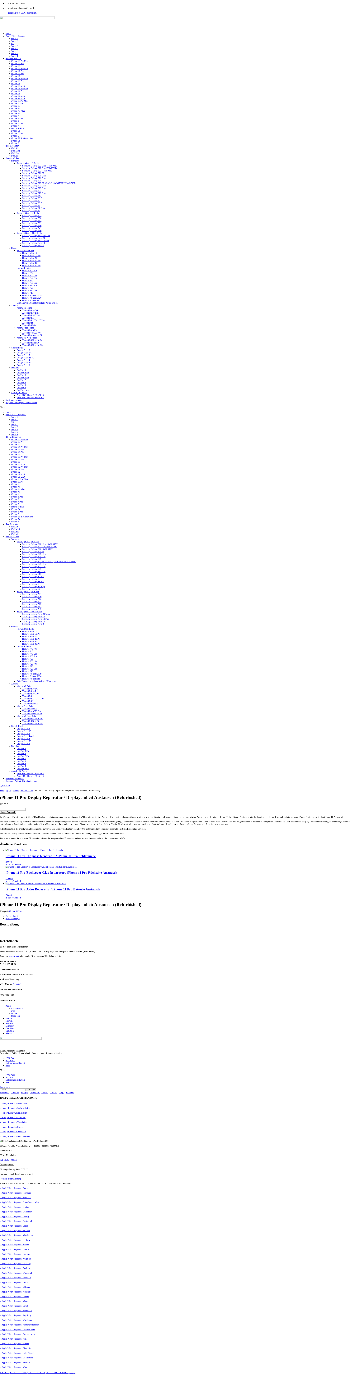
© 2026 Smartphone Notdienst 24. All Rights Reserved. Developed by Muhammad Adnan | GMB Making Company (38, 1373)
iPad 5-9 (14, 148)
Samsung (15, 161)
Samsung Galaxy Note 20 (33, 238)
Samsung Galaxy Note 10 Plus (35, 240)
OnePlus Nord (23, 390)
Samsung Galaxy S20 (31, 190)
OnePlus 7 (21, 380)
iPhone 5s (15, 141)
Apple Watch (17, 1008)
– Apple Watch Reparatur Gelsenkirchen (17, 1329)
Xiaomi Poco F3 (29, 330)
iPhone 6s (15, 131)
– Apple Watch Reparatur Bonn (14, 1282)
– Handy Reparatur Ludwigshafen (15, 1108)
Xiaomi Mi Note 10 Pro (32, 340)
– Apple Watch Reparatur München (15, 1197)
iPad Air (14, 156)
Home (8, 33)
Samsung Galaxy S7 (31, 210)
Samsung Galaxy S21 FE (33, 173)
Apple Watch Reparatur (16, 36)
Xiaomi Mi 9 (27, 323)
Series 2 (14, 53)
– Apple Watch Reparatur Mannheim (16, 1310)
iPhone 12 (15, 93)
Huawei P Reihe (24, 268)
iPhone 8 (15, 121)
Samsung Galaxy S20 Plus (33, 188)
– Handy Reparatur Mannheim (13, 1103)
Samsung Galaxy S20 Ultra (34, 185)
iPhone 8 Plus (17, 118)
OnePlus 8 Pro (23, 372)
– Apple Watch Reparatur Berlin (14, 1188)
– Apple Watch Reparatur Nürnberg (15, 1259)
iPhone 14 (15, 76)
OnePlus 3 (21, 387)
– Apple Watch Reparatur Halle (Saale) (17, 1353)
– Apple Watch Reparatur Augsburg (15, 1315)
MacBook (15, 1016)
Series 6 (14, 41)
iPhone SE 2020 (18, 98)
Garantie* (17, 984)
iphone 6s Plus (17, 128)
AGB (8, 1065)
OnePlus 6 (21, 382)
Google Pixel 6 (23, 350)
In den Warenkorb (8, 812)
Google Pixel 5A (24, 353)
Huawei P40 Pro (29, 270)
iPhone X (15, 116)
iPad (13, 1011)
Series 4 (14, 48)
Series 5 (14, 46)
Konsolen (10, 1023)
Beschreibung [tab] (12, 916)
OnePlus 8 (21, 375)
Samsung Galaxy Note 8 (33, 245)
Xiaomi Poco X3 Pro (31, 333)
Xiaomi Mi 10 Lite (30, 313)
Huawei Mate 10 (29, 253)
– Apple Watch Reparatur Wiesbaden (16, 1320)
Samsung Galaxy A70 (31, 218)
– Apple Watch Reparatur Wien (13, 1367)
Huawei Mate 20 (29, 258)
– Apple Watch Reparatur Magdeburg (16, 1235)
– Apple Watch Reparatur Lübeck (14, 1296)
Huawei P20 (27, 288)
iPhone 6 (15, 136)
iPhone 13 (15, 83)
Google (9, 1018)
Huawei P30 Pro (29, 278)
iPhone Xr (15, 108)
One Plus (10, 1028)
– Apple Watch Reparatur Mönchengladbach (19, 1325)
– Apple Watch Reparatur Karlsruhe (15, 1292)
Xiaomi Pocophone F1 (32, 335)
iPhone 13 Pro (17, 81)
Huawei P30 (27, 280)
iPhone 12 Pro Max (19, 88)
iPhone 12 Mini (18, 96)
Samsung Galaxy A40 (31, 230)
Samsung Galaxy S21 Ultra (34, 176)
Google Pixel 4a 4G (25, 358)
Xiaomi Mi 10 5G (30, 310)
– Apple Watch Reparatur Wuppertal (16, 1273)
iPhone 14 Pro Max (19, 68)
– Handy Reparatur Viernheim (13, 1122)
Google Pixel (17, 348)
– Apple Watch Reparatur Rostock (15, 1362)
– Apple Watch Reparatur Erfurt (14, 1306)
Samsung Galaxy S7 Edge (33, 208)
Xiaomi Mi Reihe (24, 308)
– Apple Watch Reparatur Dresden (15, 1249)
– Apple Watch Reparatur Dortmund (16, 1221)
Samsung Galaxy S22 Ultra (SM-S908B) (40, 166)
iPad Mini (15, 151)
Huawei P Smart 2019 (31, 295)
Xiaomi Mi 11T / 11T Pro (33, 320)
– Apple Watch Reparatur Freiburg (15, 1240)
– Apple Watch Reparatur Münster (15, 1287)
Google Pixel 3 (23, 365)
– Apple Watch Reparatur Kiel (13, 1339)
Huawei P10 (27, 293)
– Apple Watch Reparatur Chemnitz (15, 1348)
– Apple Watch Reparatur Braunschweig (17, 1334)
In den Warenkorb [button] (13, 864)
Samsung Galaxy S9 (31, 200)
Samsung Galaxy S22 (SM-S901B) (37, 171)
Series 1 (14, 56)
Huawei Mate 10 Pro (31, 255)
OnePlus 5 (21, 385)
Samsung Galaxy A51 (31, 223)
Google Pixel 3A (24, 362)
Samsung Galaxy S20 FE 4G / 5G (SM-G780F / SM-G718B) (49, 183)
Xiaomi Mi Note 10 (30, 343)
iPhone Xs (15, 113)
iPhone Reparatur (13, 58)
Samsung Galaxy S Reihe (28, 163)
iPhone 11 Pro (17, 103)
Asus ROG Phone (19, 392)
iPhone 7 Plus (17, 123)
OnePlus (15, 367)
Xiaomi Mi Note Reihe (27, 338)
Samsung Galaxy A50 (31, 225)
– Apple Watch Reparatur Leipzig (15, 1216)
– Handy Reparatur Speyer (12, 1127)
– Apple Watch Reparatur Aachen (14, 1343)
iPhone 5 (15, 143)
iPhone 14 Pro (17, 71)
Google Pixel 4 (23, 360)
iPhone (16, 790)
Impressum (10, 1060)
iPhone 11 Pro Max (19, 101)
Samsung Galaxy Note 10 (33, 243)
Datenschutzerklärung (15, 1063)
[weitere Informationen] (10, 1179)
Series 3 (14, 51)
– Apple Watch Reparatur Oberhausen (16, 1358)
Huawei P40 (27, 273)
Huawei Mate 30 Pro (31, 265)
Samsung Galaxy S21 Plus (33, 178)
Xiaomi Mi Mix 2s (30, 325)
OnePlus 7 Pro (23, 377)
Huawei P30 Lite (29, 283)
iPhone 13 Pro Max (19, 78)
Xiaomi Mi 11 (28, 318)
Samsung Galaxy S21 (31, 181)
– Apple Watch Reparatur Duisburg (15, 1263)
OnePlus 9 (21, 370)
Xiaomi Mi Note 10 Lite (32, 345)
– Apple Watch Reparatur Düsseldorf (16, 1212)
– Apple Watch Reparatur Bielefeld (15, 1277)
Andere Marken (12, 158)
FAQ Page (10, 1058)
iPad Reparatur (12, 146)
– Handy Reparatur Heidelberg (13, 1113)
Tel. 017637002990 (8, 1160)
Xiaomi (14, 305)
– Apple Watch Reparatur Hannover (15, 1254)
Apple (8, 790)
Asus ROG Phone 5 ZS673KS (30, 395)
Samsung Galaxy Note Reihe (29, 233)
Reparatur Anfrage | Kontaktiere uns (21, 402)
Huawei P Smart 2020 (31, 298)
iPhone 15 (15, 66)
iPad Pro (15, 153)
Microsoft (10, 1026)
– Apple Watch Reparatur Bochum (15, 1268)
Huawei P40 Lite (29, 275)
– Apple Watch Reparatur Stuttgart (15, 1207)
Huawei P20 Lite (29, 290)
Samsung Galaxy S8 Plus (33, 203)
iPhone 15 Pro (17, 63)
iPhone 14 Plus (17, 73)
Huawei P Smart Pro (31, 300)
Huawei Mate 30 (29, 263)
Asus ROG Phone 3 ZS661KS (30, 397)
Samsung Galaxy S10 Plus (33, 193)
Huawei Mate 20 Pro (31, 260)
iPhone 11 (15, 106)
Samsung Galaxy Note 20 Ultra (36, 235)
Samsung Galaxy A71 (31, 215)
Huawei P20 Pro (29, 285)
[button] (177, 407)
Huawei (14, 248)
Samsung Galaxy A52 (31, 220)
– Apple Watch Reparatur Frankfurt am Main (19, 1202)
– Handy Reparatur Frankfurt (13, 1117)
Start (2, 790)
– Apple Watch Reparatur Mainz (14, 1301)
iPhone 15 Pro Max (19, 61)
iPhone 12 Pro (17, 91)
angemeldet (14, 956)
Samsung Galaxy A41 (31, 228)
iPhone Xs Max (18, 111)
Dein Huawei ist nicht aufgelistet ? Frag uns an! (37, 303)
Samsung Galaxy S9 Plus (33, 198)
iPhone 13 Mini (18, 86)
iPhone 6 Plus (17, 133)
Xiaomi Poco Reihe (25, 328)
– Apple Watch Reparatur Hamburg (15, 1193)
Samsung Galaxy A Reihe (28, 213)
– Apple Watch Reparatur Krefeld (14, 1244)
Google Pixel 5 (23, 355)
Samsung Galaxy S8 (31, 205)
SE (12, 43)
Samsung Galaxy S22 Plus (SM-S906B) (39, 168)
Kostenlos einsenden (15, 400)
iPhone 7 (15, 126)
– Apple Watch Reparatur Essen (14, 1226)
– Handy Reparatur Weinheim (13, 1131)
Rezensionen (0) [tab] (13, 918)
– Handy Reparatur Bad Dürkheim (15, 1136)
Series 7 (14, 38)
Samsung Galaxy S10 (31, 195)
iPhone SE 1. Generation (22, 138)
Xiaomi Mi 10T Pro (31, 315)
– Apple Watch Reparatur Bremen (15, 1230)
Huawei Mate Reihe (25, 250)
